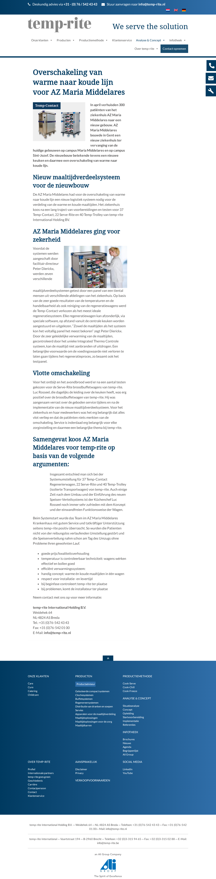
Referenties (129, 724)
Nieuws (127, 743)
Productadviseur (86, 684)
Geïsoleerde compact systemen (92, 691)
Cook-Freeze (130, 691)
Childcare (33, 694)
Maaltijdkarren (83, 725)
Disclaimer (81, 769)
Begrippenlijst (130, 750)
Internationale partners (41, 773)
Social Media (132, 761)
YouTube (128, 773)
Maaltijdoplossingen (86, 717)
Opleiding (128, 713)
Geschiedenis (35, 780)
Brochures (129, 739)
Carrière (32, 784)
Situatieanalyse (131, 705)
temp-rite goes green (39, 776)
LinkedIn (127, 769)
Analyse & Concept (137, 698)
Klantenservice (36, 795)
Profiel (31, 769)
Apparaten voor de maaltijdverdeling (95, 714)
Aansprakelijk (86, 761)
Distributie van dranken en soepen (94, 706)
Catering (32, 691)
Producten (83, 676)
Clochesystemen (84, 695)
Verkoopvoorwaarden (92, 780)
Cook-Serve (129, 683)
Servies (79, 710)
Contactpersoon (37, 788)
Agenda (127, 746)
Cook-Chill (129, 687)
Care (30, 683)
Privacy (79, 773)
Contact (32, 792)
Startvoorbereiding (133, 717)
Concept (127, 709)
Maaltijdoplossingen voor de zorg (93, 721)
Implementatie (131, 721)
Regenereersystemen (87, 702)
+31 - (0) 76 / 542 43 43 (80, 4)
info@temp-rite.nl (151, 4)
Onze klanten (38, 676)
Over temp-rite (39, 761)
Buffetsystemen (84, 698)
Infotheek (130, 732)
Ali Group (128, 754)
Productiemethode (137, 676)
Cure (30, 687)
